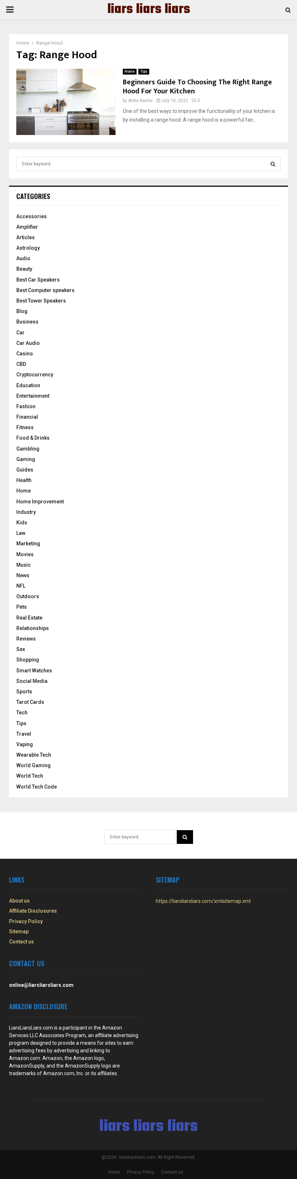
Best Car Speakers (38, 280)
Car (20, 332)
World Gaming (33, 765)
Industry (26, 512)
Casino (24, 353)
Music (23, 565)
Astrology (28, 248)
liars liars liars (148, 10)
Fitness (25, 427)
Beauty (24, 269)
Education (28, 385)
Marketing (28, 543)
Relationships (32, 628)
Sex (20, 649)
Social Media (31, 681)
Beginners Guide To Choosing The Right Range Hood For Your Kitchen (197, 86)
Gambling (27, 449)
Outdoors (27, 596)
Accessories (31, 216)
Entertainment (32, 396)
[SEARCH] (273, 164)
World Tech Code (36, 787)
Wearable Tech (33, 755)
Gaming (25, 459)
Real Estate (29, 618)
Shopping (27, 660)
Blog (22, 311)
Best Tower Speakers (41, 301)
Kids (21, 522)
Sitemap (19, 931)
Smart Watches (34, 670)
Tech (22, 712)
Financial (27, 417)
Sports (24, 691)
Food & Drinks (33, 438)
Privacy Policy (26, 921)
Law (20, 533)
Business (27, 322)
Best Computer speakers (45, 290)
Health (24, 480)
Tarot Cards (30, 702)
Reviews (26, 639)
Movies (25, 554)
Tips (143, 71)
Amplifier (27, 227)
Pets (21, 607)
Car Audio (28, 343)
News (22, 575)
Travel (23, 734)
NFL (20, 586)
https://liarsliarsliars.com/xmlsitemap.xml (203, 901)
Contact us (21, 942)
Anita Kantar (140, 100)
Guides (24, 470)
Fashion (25, 406)
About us (19, 901)
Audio (23, 258)
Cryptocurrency (34, 374)
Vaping (24, 744)
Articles (25, 237)
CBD (21, 364)
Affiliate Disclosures (33, 911)
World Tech (29, 776)
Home (130, 71)
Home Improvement (40, 501)
